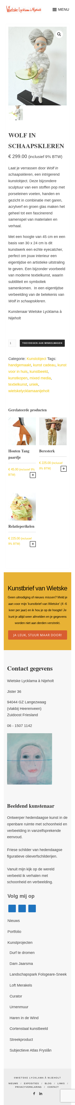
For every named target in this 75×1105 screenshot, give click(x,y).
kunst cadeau (44, 365)
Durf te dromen (22, 953)
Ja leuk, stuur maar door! (37, 635)
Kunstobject (36, 359)
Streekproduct (21, 1039)
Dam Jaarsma (21, 964)
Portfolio (14, 932)
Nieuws (14, 921)
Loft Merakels (21, 985)
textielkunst (17, 384)
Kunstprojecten (20, 942)
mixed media (40, 378)
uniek (33, 384)
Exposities (31, 1083)
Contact (53, 1087)
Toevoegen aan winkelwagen (42, 343)
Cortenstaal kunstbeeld (29, 1029)
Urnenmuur (19, 1007)
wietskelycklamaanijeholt (28, 391)
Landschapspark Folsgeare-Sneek (38, 974)
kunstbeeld (39, 371)
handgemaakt (19, 365)
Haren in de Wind (24, 1018)
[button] (59, 34)
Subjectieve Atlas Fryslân (30, 1050)
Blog (48, 1083)
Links (61, 1083)
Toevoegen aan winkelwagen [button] (33, 475)
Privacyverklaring (28, 1087)
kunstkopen (18, 378)
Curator (16, 996)
